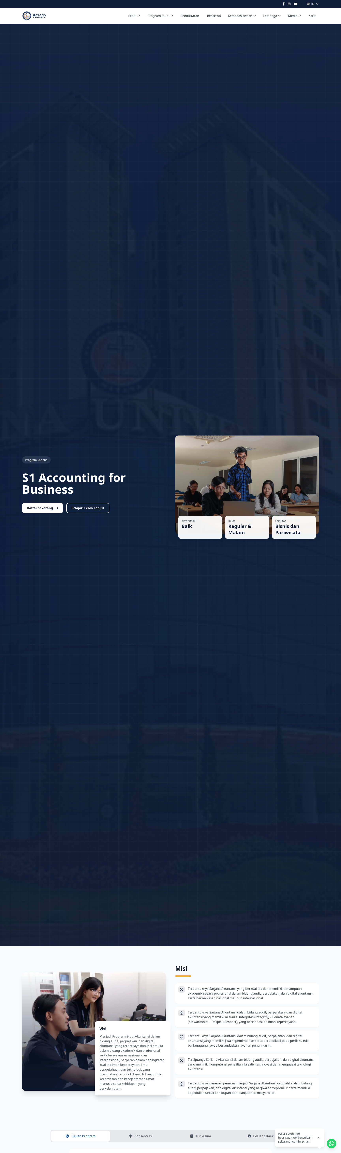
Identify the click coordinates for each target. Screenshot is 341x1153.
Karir (312, 16)
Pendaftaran (189, 16)
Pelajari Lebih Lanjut (87, 508)
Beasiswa (214, 16)
